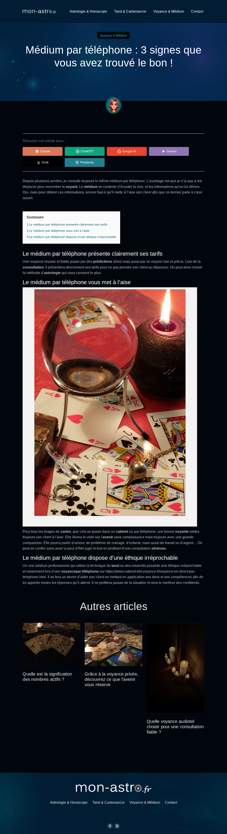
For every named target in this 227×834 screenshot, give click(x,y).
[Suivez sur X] (117, 826)
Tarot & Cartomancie (130, 11)
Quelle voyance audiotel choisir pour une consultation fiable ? (175, 726)
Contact (197, 11)
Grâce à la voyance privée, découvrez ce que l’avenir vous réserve (111, 679)
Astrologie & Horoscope (88, 11)
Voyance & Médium (168, 11)
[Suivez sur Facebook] (110, 826)
